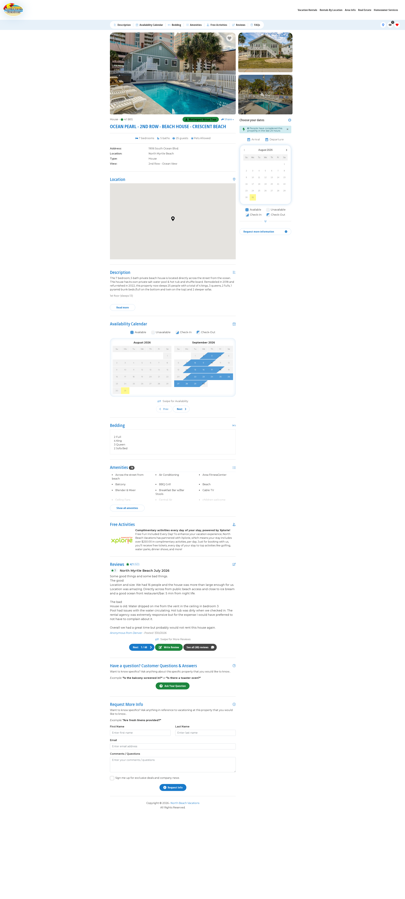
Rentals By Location (331, 10)
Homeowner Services (386, 10)
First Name (117, 726)
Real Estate (364, 10)
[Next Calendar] (286, 150)
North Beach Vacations (185, 803)
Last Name (182, 726)
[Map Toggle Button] (383, 25)
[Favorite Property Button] (229, 38)
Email (113, 740)
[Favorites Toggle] (397, 25)
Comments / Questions (125, 753)
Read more (122, 307)
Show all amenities (127, 508)
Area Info (350, 10)
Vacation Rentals (307, 10)
